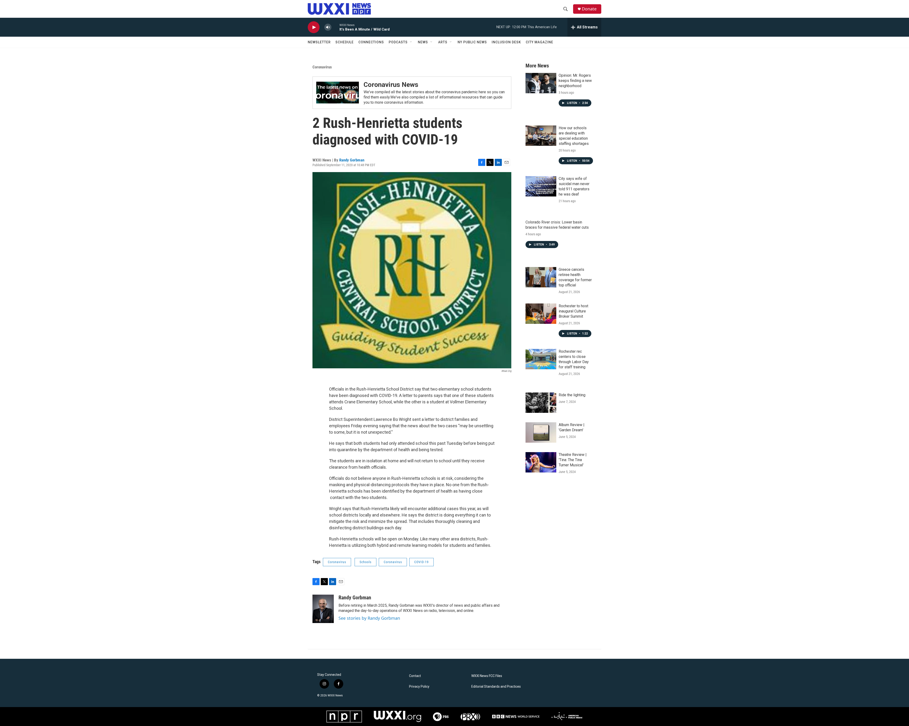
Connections (371, 42)
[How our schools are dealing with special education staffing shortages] (541, 135)
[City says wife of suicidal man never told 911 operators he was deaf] (541, 186)
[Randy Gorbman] (323, 609)
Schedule (344, 42)
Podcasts (398, 42)
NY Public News (472, 42)
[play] (313, 27)
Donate (589, 8)
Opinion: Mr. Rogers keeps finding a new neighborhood (575, 80)
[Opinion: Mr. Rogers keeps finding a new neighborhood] (541, 83)
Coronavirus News (391, 85)
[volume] (328, 27)
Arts (442, 42)
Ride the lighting (572, 395)
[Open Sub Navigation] (411, 42)
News (423, 42)
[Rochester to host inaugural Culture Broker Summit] (541, 313)
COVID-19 (421, 562)
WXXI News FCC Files (486, 676)
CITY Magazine (539, 42)
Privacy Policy (419, 686)
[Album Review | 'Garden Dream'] (541, 432)
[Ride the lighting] (541, 402)
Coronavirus (322, 67)
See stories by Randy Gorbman (369, 618)
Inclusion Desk (506, 42)
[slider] (335, 27)
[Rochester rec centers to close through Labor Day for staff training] (541, 359)
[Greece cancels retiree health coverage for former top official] (541, 277)
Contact (415, 676)
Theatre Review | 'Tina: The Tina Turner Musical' (573, 459)
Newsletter (319, 42)
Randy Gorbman (351, 160)
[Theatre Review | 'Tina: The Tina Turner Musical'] (541, 462)
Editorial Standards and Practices (496, 686)
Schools (365, 562)
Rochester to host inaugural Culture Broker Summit (573, 311)
